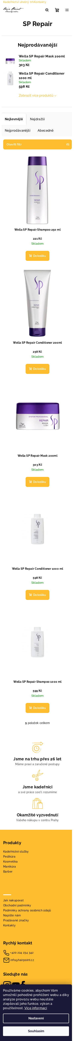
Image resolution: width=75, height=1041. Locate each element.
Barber (7, 871)
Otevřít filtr (14, 144)
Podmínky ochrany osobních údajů (27, 910)
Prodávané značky (16, 920)
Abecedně (45, 130)
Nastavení (36, 1018)
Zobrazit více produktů (36, 95)
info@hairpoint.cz (22, 960)
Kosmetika (10, 861)
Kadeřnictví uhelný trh (18, 2)
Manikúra (9, 866)
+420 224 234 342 (21, 952)
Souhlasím (36, 1031)
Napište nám (12, 915)
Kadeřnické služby (16, 851)
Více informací (35, 1008)
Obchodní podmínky (17, 905)
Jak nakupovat (13, 900)
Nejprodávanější (17, 130)
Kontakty (40, 2)
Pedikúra (9, 856)
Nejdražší (37, 119)
